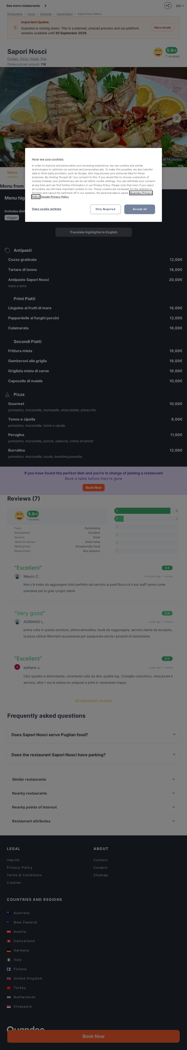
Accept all (140, 209)
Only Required (105, 209)
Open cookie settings (46, 209)
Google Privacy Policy (55, 196)
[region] (93, 185)
